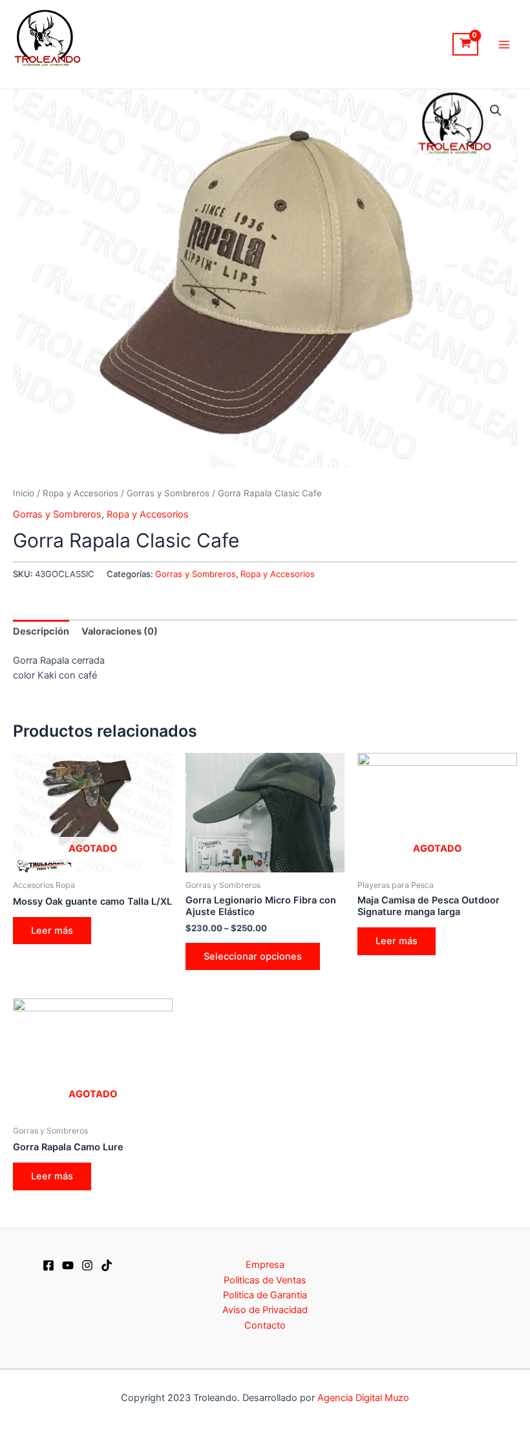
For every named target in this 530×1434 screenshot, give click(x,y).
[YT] (68, 1265)
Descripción (41, 631)
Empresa (265, 1265)
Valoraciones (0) (119, 631)
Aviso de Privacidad (265, 1310)
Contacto (265, 1325)
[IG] (87, 1265)
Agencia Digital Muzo (363, 1398)
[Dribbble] (106, 1265)
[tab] (41, 632)
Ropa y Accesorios (80, 493)
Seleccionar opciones (253, 956)
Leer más (52, 930)
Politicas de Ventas (265, 1280)
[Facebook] (48, 1265)
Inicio (23, 493)
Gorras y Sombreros (168, 493)
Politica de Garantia (265, 1295)
